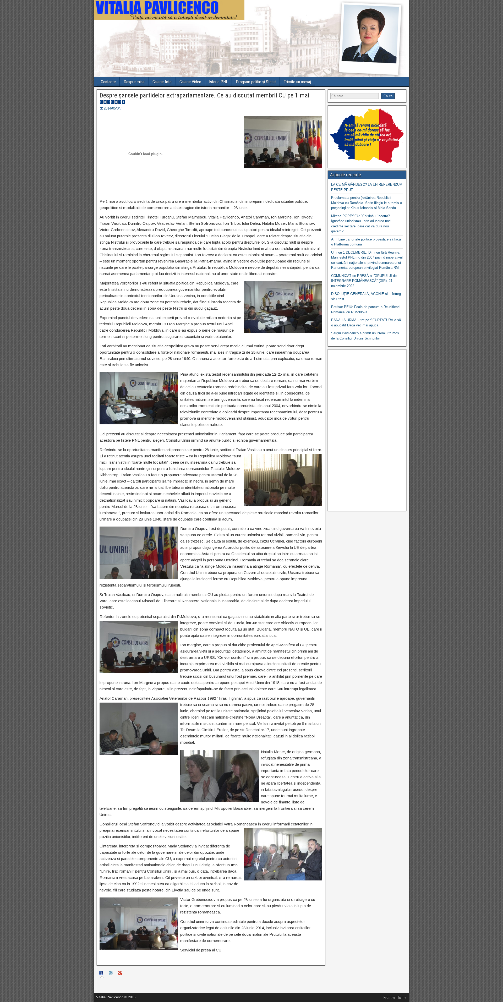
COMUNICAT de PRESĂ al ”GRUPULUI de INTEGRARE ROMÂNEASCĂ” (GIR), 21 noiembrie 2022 (364, 281)
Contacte (108, 81)
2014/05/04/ (113, 108)
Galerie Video (190, 81)
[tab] (101, 973)
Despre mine (134, 81)
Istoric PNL (218, 81)
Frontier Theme (395, 997)
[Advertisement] (367, 430)
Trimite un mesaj (297, 81)
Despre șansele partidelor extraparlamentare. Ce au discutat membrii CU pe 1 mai (204, 95)
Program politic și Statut (256, 81)
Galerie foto (162, 81)
